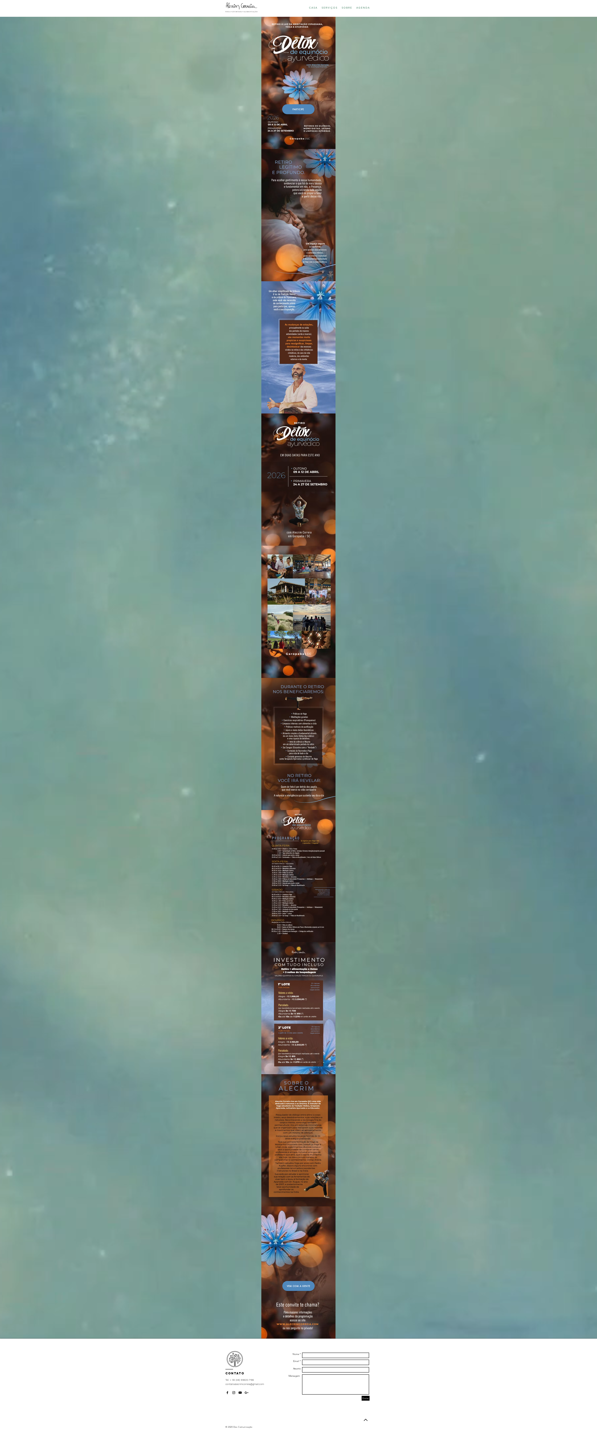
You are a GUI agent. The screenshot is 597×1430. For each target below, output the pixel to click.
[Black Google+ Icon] (246, 1393)
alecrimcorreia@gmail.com (249, 1384)
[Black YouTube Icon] (240, 1393)
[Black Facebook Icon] (227, 1393)
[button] (329, 8)
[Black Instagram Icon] (234, 1393)
